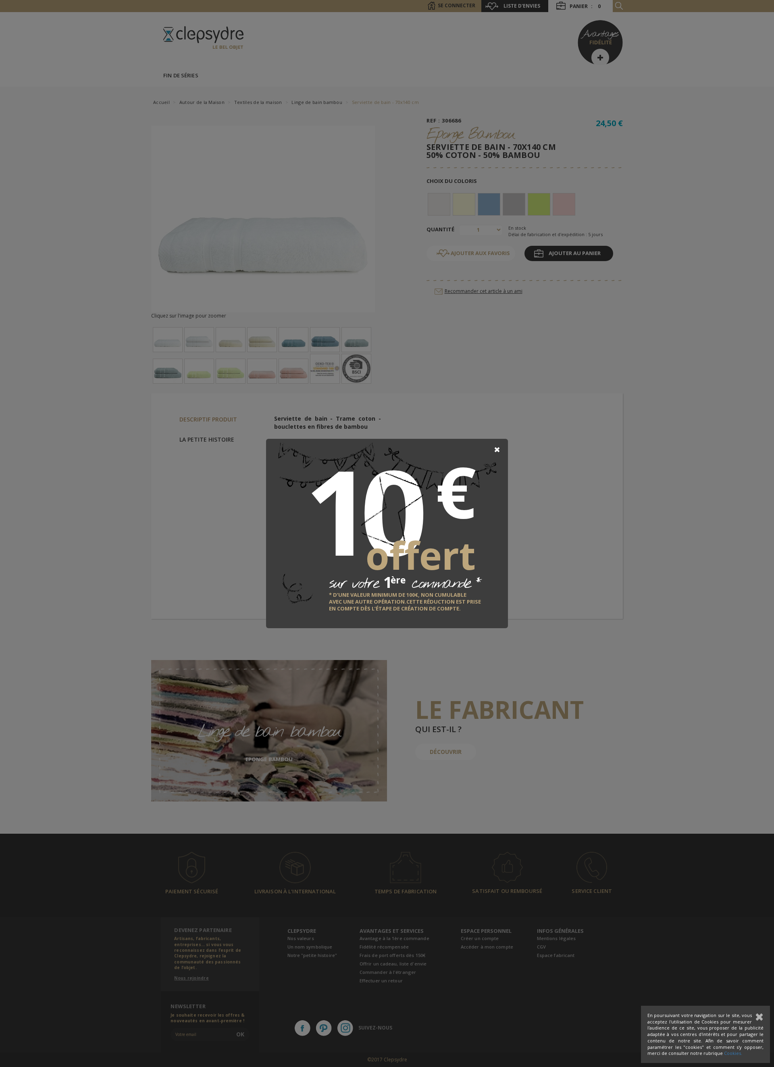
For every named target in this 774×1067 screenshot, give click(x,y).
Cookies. (733, 1053)
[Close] (497, 450)
